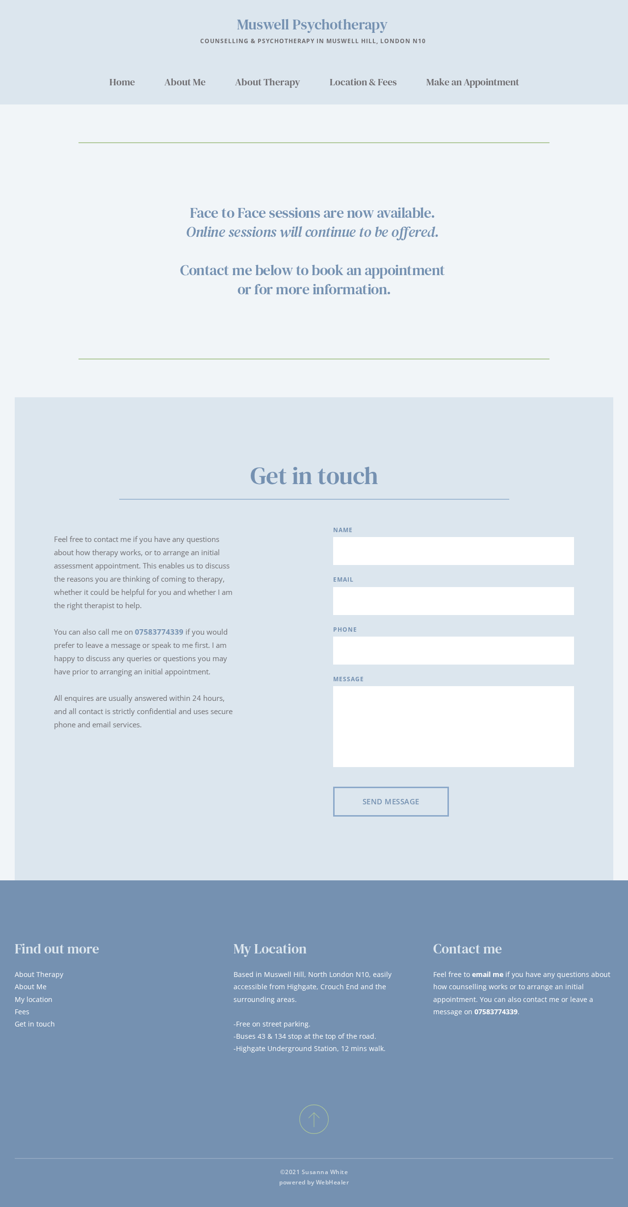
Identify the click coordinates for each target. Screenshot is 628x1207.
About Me (31, 986)
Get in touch (35, 1023)
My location (33, 999)
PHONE (345, 629)
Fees (22, 1011)
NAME (343, 530)
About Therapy (39, 974)
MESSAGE (348, 679)
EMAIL (343, 579)
